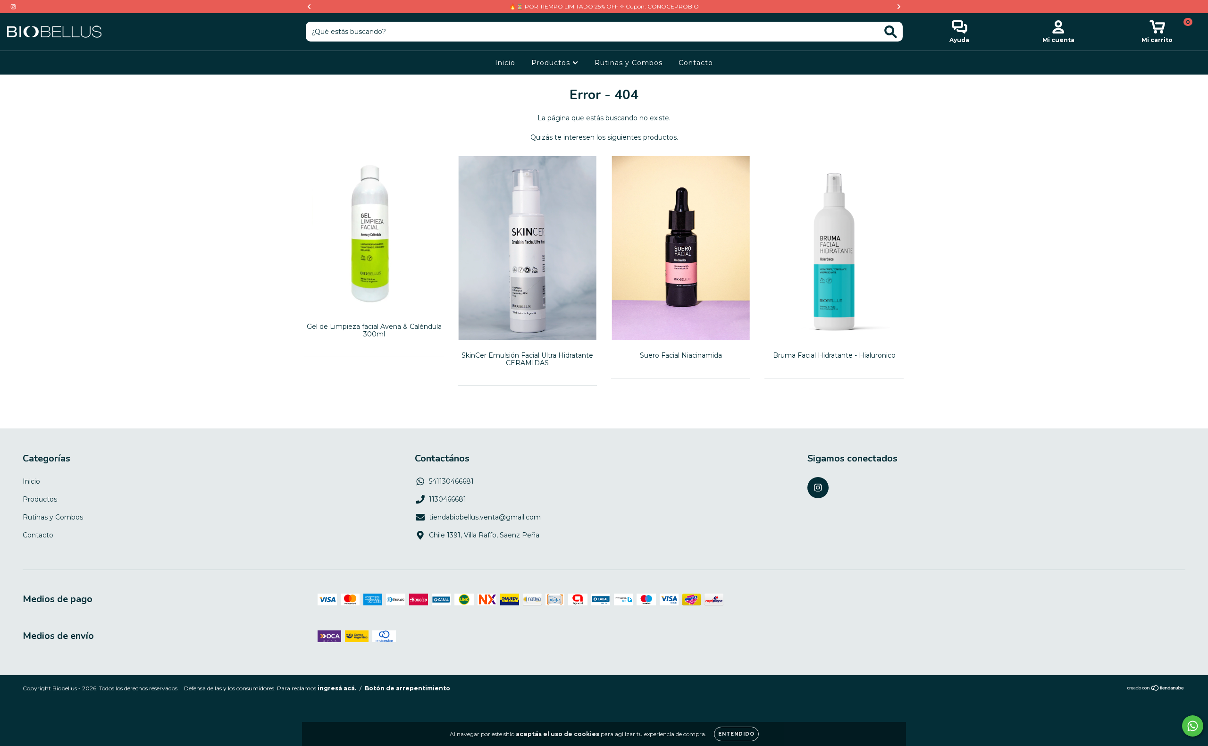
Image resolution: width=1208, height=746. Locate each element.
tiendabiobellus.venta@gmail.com (485, 517)
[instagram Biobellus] (13, 6)
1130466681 (447, 499)
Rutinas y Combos (629, 63)
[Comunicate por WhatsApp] (1192, 726)
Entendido (736, 734)
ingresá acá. (337, 688)
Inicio (505, 63)
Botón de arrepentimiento (407, 688)
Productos (551, 63)
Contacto (696, 63)
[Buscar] (891, 32)
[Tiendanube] (1155, 689)
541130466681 (451, 481)
